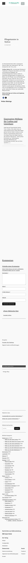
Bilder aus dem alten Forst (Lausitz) (13, 441)
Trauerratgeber (8, 473)
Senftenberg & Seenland (10, 485)
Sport (12, 45)
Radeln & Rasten (8, 513)
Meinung (4, 456)
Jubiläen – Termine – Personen (14, 520)
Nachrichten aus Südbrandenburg (11, 531)
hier (8, 94)
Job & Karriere (8, 465)
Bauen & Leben (8, 461)
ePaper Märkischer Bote (10, 311)
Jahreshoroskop (9, 509)
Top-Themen (5, 497)
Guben (6, 481)
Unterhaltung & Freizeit (7, 499)
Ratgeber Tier (8, 469)
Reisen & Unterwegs (9, 515)
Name (4, 286)
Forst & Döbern (8, 479)
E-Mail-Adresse (6, 292)
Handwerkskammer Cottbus (11, 519)
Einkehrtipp (7, 503)
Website (4, 297)
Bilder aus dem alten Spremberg (12, 445)
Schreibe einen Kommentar (11, 266)
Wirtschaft (4, 517)
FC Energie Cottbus (9, 495)
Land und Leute (8, 511)
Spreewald (7, 489)
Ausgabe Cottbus (7, 315)
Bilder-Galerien (8, 501)
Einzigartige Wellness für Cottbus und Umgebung (13, 121)
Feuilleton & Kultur (9, 505)
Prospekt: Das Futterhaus (8, 342)
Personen (4, 458)
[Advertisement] (14, 20)
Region (3, 476)
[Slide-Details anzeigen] (14, 356)
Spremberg (7, 491)
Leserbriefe (4, 453)
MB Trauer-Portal (7, 534)
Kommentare (7, 260)
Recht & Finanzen (9, 471)
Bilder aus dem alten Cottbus (11, 439)
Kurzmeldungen (8, 483)
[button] (3, 98)
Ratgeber (4, 460)
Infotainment (8, 507)
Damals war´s (5, 438)
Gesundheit (7, 463)
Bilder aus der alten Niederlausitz (12, 449)
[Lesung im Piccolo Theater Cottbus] (14, 202)
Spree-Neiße (8, 487)
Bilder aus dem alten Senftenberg (12, 443)
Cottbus (16, 45)
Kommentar (5, 273)
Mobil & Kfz (7, 467)
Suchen (17, 428)
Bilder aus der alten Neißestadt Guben (13, 447)
